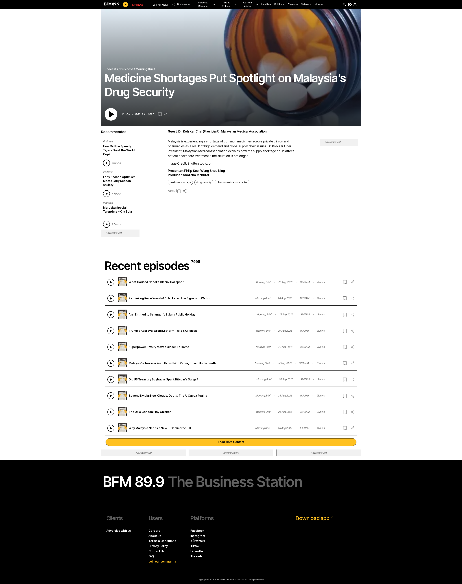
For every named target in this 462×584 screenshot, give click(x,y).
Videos (305, 4)
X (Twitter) (197, 541)
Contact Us (156, 551)
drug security (203, 182)
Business (182, 4)
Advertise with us (118, 530)
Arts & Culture (226, 4)
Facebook (197, 530)
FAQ (151, 556)
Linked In (196, 551)
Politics (278, 4)
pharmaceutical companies (232, 182)
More (318, 4)
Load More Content (231, 442)
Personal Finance (203, 4)
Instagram (197, 536)
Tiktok (194, 546)
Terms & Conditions (162, 541)
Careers (154, 530)
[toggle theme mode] (350, 4)
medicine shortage (180, 182)
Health (265, 4)
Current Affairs (247, 4)
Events (292, 4)
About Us (155, 536)
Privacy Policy (158, 546)
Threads (196, 556)
